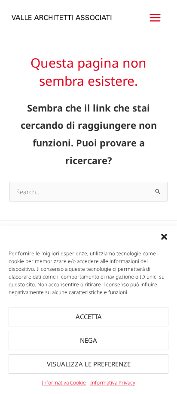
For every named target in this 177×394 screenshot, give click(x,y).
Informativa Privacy (112, 382)
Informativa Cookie (64, 382)
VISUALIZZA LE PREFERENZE (89, 364)
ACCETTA (89, 316)
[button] (164, 237)
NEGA (88, 340)
